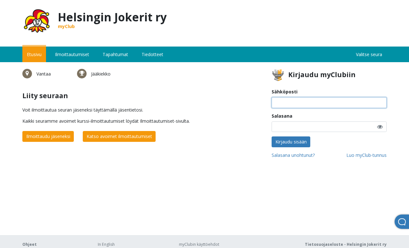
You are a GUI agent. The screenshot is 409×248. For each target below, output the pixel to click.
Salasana (282, 116)
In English (106, 244)
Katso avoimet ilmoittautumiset (119, 136)
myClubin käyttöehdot (199, 244)
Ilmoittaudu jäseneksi (48, 136)
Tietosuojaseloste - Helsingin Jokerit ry (346, 244)
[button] (380, 126)
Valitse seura (369, 54)
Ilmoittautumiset (72, 54)
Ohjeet (29, 244)
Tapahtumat (115, 54)
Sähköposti (284, 92)
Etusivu (34, 54)
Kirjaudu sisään (291, 142)
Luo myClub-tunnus (366, 155)
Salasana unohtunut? (293, 155)
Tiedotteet (152, 54)
